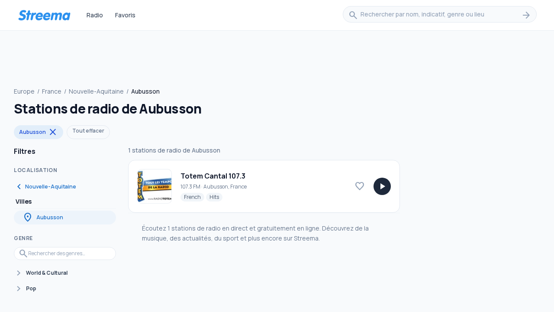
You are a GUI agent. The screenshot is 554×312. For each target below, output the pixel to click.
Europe (24, 91)
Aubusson (38, 132)
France (51, 91)
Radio (95, 15)
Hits (215, 197)
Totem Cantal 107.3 (212, 176)
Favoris (125, 15)
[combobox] (440, 15)
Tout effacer (88, 130)
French (194, 197)
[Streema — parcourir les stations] (44, 15)
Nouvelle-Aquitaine (96, 91)
